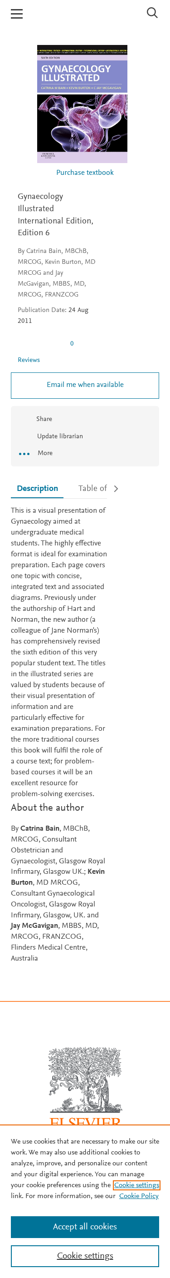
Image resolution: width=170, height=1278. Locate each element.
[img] (40, 343)
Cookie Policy (139, 1196)
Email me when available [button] (85, 385)
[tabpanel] (59, 735)
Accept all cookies (85, 1227)
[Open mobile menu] (17, 14)
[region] (85, 1201)
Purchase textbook (85, 173)
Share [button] (44, 419)
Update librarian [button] (59, 436)
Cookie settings (136, 1185)
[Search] (152, 12)
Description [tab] (37, 489)
